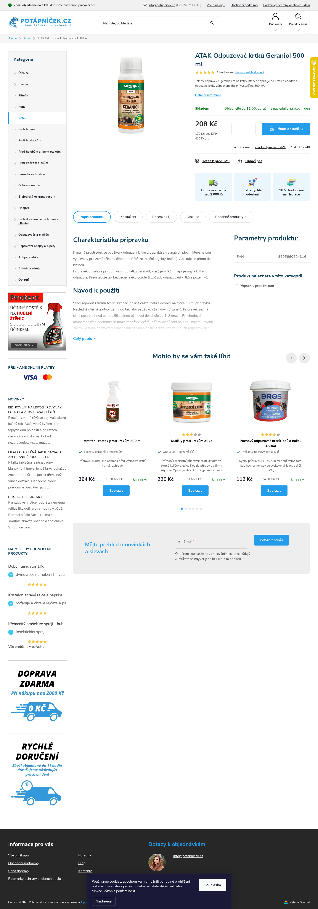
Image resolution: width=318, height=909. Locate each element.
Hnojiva (23, 208)
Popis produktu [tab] (92, 216)
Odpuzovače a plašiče (33, 235)
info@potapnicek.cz (188, 856)
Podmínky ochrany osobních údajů (286, 5)
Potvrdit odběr (271, 540)
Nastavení (104, 901)
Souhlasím (212, 885)
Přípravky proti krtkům (257, 285)
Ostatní (23, 280)
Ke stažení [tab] (128, 216)
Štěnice (23, 73)
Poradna (84, 855)
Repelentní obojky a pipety (36, 246)
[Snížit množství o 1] (235, 129)
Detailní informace (208, 95)
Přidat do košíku (289, 128)
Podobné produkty (229, 216)
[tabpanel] (112, 435)
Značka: (270, 147)
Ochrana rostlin (29, 185)
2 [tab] (186, 509)
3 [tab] (189, 509)
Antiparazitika (28, 257)
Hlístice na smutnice (25, 497)
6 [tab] (201, 509)
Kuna (22, 107)
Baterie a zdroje (29, 268)
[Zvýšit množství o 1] (251, 129)
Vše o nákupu (216, 5)
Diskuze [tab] (193, 216)
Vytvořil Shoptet (300, 902)
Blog (81, 863)
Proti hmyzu (26, 129)
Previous (291, 358)
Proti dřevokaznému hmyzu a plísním (38, 221)
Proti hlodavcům (29, 140)
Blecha (23, 84)
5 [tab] (197, 509)
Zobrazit (116, 490)
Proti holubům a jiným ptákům (39, 152)
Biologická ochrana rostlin (36, 197)
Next (304, 358)
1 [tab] (182, 509)
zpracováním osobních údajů (229, 554)
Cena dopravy (18, 871)
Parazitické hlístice (31, 174)
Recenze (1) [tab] (161, 216)
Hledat (212, 23)
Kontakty (85, 871)
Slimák (23, 95)
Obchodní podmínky (244, 5)
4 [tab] (193, 509)
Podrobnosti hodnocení (249, 72)
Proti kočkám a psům (33, 163)
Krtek (22, 118)
